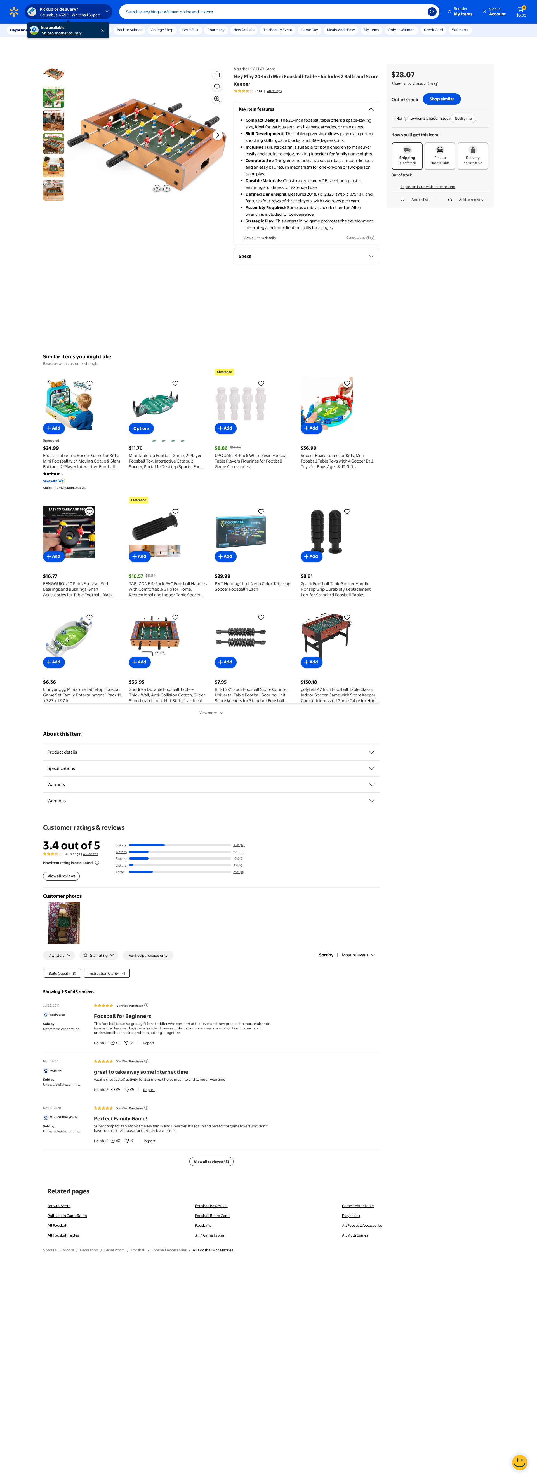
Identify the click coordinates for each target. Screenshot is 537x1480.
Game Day (309, 29)
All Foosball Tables (63, 1235)
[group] (258, 91)
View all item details (259, 238)
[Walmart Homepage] (14, 11)
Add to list (419, 199)
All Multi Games (355, 1235)
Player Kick (351, 1215)
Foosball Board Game (212, 1215)
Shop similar (442, 99)
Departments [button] (21, 30)
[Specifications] (371, 768)
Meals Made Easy (341, 29)
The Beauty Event (277, 29)
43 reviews (90, 854)
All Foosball (57, 1225)
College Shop (162, 29)
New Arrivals (244, 29)
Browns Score (59, 1206)
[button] (460, 11)
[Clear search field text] (419, 11)
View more (208, 712)
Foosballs (203, 1225)
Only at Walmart (401, 29)
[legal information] (436, 83)
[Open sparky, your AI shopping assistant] (519, 1462)
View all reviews (61, 876)
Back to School (129, 29)
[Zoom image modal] (217, 99)
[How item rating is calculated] (97, 862)
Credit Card (433, 29)
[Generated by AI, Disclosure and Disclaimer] (372, 237)
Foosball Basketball (211, 1206)
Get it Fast (190, 29)
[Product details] (371, 752)
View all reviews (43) (211, 1161)
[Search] (432, 11)
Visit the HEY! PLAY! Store (254, 69)
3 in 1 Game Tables (209, 1235)
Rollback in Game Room (67, 1215)
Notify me (463, 118)
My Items (371, 29)
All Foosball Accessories (362, 1225)
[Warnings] (371, 800)
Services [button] (56, 30)
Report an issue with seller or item (427, 186)
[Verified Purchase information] (146, 1005)
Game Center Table (358, 1206)
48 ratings (274, 91)
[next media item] (218, 135)
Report (148, 1043)
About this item (62, 734)
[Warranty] (371, 784)
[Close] (103, 30)
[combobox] (279, 11)
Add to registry (471, 199)
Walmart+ (460, 29)
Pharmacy (216, 29)
